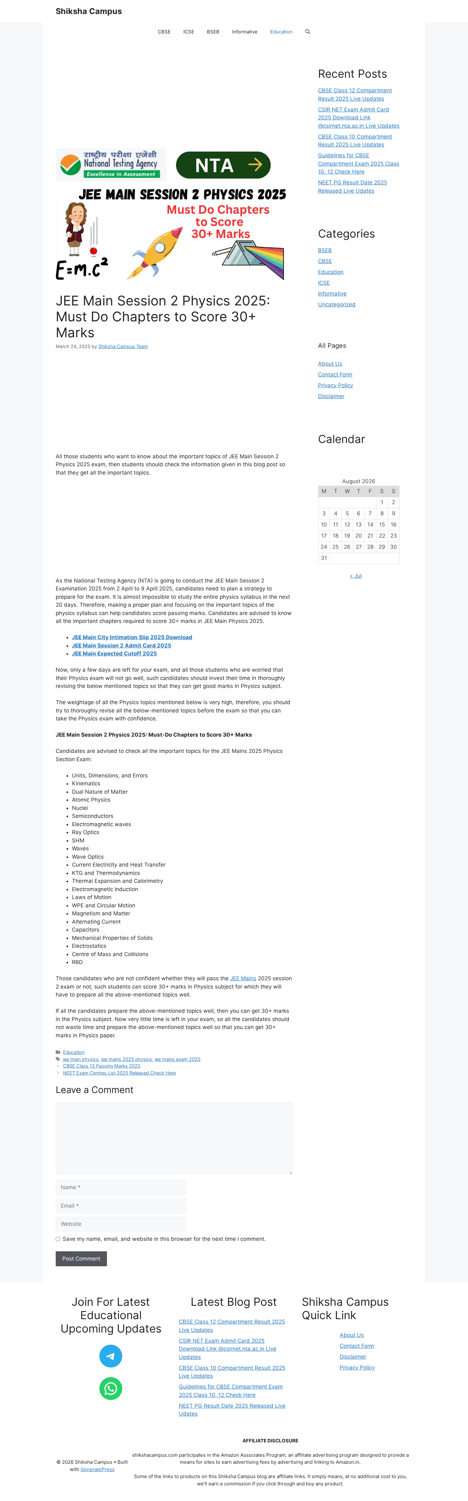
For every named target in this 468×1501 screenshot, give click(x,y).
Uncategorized (337, 304)
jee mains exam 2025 (178, 1059)
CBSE (164, 32)
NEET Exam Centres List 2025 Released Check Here (119, 1073)
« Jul (356, 576)
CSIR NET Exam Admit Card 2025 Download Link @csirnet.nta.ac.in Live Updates (359, 117)
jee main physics (81, 1059)
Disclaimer (331, 396)
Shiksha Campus (89, 11)
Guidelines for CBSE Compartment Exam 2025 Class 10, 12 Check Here (358, 163)
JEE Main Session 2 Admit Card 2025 (121, 645)
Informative (245, 32)
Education (281, 32)
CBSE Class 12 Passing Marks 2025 (101, 1066)
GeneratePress (98, 1469)
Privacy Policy (335, 385)
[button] (307, 31)
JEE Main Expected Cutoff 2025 (114, 653)
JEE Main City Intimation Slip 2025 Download (132, 637)
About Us (330, 364)
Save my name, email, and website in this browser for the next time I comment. (164, 1239)
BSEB (213, 32)
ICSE (188, 32)
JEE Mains (243, 978)
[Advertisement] (174, 101)
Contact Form (335, 374)
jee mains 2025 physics (126, 1059)
